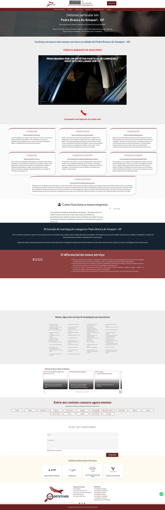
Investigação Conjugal (100, 488)
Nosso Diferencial (78, 494)
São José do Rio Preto (79, 496)
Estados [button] (69, 9)
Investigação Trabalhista (101, 496)
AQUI (97, 406)
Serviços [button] (87, 9)
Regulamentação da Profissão (102, 500)
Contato (108, 9)
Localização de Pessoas (100, 498)
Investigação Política (100, 494)
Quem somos (79, 9)
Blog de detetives (99, 9)
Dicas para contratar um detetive (82, 492)
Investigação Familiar (100, 492)
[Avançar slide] (120, 392)
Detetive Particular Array (80, 490)
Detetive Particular (59, 9)
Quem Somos (77, 489)
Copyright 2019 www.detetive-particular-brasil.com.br (82, 507)
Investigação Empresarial (101, 490)
